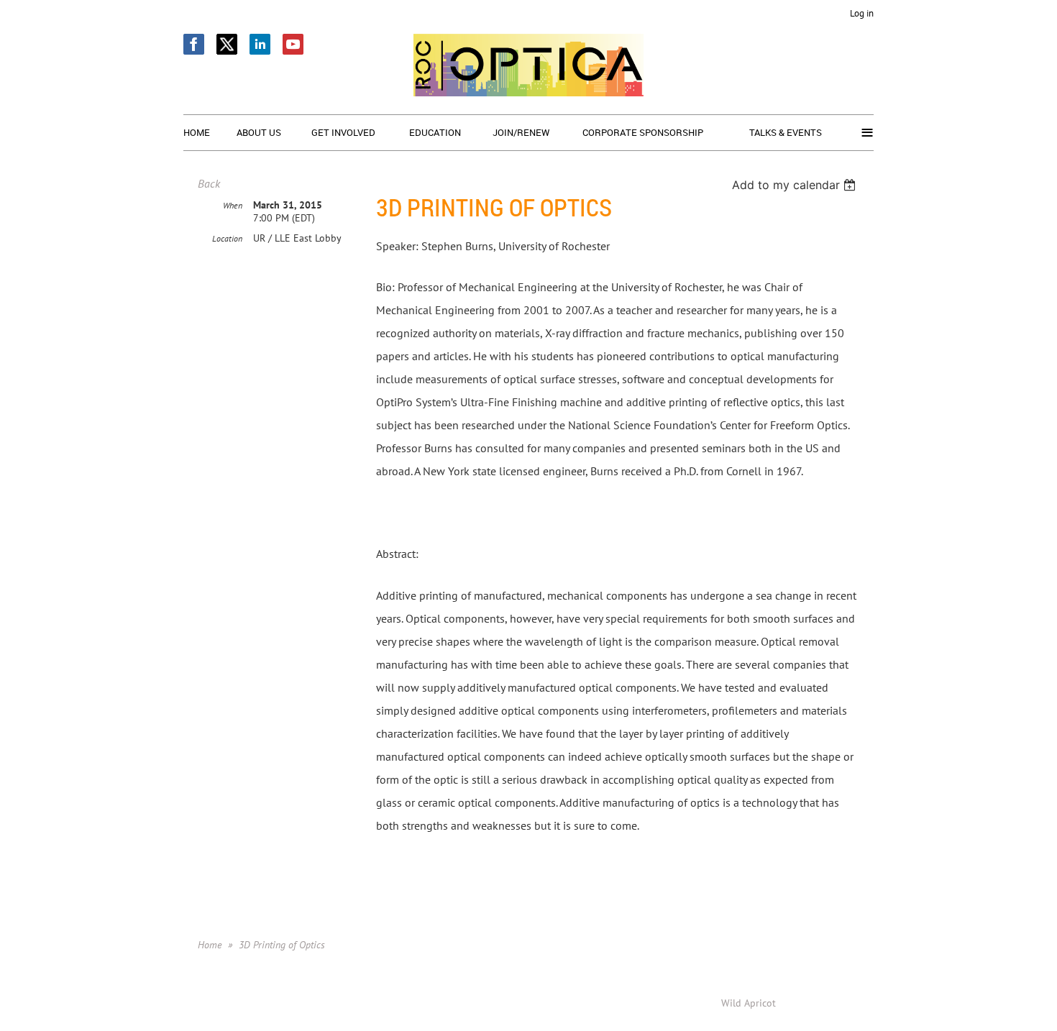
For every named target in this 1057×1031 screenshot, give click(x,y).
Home (209, 944)
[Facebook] (193, 44)
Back (209, 183)
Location (227, 238)
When (232, 205)
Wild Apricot (748, 1002)
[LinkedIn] (260, 44)
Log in (862, 13)
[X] (226, 44)
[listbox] (795, 184)
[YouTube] (293, 44)
